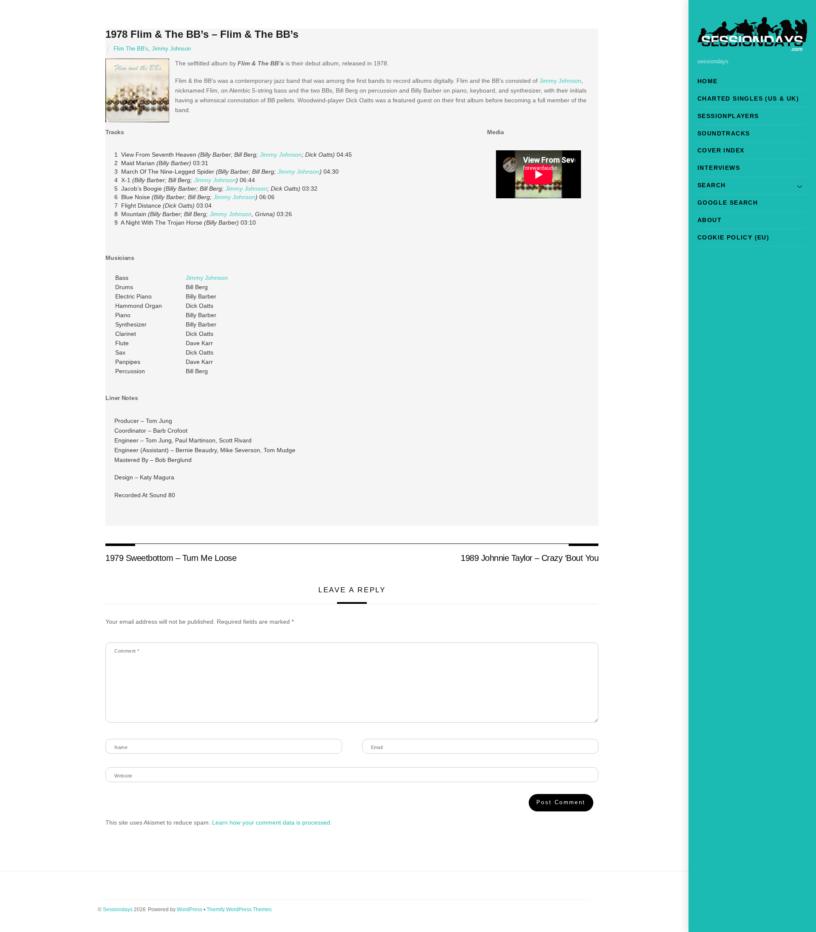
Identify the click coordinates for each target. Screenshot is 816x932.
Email (377, 747)
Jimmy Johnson (171, 49)
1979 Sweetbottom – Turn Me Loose (170, 558)
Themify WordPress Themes (239, 909)
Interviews (718, 167)
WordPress (189, 909)
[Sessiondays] (752, 47)
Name (121, 747)
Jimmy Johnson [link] (560, 80)
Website (123, 775)
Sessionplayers (728, 116)
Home (707, 81)
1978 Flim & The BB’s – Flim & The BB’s (201, 34)
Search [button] (711, 185)
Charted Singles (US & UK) (748, 98)
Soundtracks (723, 133)
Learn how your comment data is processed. (272, 822)
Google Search (727, 202)
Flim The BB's (130, 49)
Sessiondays (118, 909)
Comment (126, 650)
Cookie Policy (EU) (733, 237)
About (709, 220)
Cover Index (720, 150)
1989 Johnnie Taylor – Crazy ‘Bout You (529, 558)
